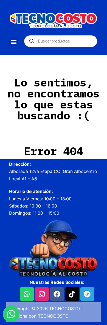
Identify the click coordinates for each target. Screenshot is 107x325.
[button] (13, 41)
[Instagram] (42, 294)
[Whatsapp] (27, 294)
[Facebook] (57, 294)
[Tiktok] (72, 294)
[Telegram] (87, 294)
